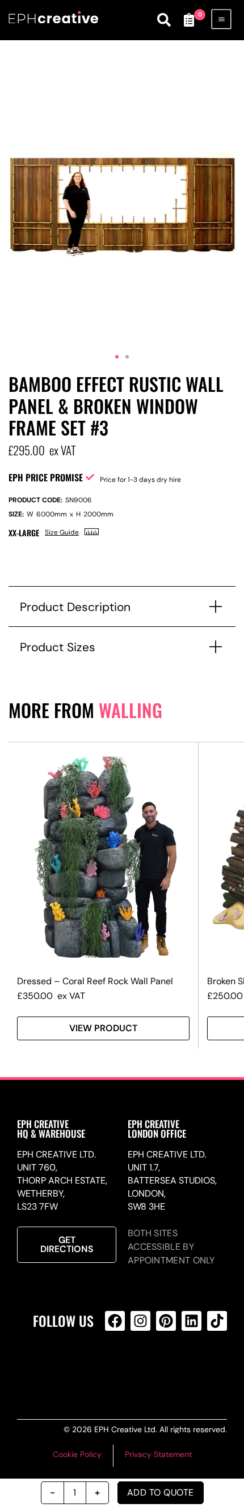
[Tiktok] (217, 1321)
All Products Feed (138, 1366)
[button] (117, 356)
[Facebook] (115, 1321)
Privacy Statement (158, 1454)
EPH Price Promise (46, 477)
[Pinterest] (166, 1321)
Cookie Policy (77, 1454)
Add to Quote (160, 1492)
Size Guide (62, 532)
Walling (130, 710)
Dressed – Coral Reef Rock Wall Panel (95, 981)
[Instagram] (140, 1321)
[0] (189, 20)
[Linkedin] (191, 1321)
